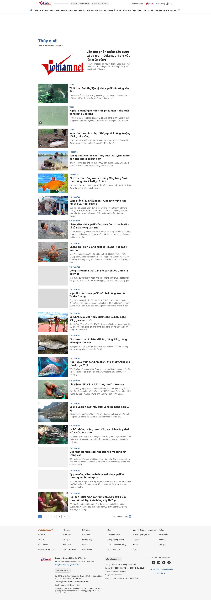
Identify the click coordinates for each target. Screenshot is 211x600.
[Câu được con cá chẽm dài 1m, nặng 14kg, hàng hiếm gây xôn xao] (53, 344)
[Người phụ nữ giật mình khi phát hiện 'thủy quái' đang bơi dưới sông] (53, 116)
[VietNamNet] (31, 10)
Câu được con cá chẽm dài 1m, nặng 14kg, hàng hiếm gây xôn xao (98, 341)
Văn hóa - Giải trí (111, 10)
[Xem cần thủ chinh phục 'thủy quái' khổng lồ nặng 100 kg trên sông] (53, 138)
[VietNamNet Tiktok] (163, 563)
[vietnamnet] (45, 6)
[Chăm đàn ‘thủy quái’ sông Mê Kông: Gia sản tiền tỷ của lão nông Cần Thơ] (53, 229)
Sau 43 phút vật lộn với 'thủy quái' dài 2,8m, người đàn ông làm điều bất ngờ (100, 157)
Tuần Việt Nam (137, 3)
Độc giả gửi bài (167, 569)
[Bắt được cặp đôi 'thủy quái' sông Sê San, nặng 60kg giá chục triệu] (53, 322)
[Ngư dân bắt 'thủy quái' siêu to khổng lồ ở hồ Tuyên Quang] (53, 298)
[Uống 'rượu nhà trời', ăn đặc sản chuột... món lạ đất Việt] (53, 275)
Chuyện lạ (73, 174)
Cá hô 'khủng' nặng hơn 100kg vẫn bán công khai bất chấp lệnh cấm (99, 431)
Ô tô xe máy (87, 539)
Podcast (162, 539)
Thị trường (74, 197)
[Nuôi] (53, 367)
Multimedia (164, 535)
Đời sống (123, 10)
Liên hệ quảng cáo (113, 559)
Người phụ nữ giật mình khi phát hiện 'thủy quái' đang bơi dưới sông (99, 112)
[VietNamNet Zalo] (169, 563)
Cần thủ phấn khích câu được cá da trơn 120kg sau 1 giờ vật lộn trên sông (108, 55)
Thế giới (90, 10)
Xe (148, 10)
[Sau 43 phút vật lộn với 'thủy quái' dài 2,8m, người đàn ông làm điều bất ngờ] (53, 160)
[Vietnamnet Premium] (45, 531)
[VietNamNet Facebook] (153, 563)
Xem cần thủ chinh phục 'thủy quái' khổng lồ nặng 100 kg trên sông (100, 134)
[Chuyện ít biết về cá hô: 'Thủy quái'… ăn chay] (53, 389)
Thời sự (45, 10)
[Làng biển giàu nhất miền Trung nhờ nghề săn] (53, 206)
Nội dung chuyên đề (141, 535)
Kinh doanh (54, 10)
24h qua (162, 544)
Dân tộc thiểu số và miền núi (144, 530)
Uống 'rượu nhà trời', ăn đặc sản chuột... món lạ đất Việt (98, 272)
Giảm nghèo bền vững (117, 544)
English (136, 539)
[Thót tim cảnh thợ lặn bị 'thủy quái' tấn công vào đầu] (53, 93)
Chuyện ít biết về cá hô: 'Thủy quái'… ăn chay (96, 384)
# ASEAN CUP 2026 (100, 3)
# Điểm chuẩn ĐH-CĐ (80, 3)
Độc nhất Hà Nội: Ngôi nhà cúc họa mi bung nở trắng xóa (97, 453)
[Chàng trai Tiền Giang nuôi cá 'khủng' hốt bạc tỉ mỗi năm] (53, 252)
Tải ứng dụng (154, 569)
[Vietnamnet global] (149, 4)
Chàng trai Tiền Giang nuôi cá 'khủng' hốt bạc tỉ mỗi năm (98, 248)
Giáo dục (82, 10)
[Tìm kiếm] (171, 3)
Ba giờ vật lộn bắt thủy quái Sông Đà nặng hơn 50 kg (99, 408)
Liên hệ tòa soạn (62, 570)
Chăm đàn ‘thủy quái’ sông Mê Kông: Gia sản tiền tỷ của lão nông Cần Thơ (99, 226)
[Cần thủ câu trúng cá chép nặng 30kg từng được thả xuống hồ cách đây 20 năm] (53, 183)
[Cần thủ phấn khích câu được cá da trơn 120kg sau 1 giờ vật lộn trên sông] (61, 65)
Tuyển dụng (160, 573)
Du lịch (166, 10)
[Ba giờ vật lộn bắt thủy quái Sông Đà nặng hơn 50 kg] (53, 412)
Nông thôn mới (114, 549)
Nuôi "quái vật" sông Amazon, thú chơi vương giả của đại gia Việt (99, 363)
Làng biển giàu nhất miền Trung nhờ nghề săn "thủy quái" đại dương (97, 202)
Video (71, 84)
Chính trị (37, 10)
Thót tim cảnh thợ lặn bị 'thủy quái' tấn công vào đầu (99, 90)
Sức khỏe (132, 10)
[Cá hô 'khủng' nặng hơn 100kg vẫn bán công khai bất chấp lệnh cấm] (53, 434)
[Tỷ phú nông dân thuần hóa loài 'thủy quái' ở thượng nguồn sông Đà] (53, 479)
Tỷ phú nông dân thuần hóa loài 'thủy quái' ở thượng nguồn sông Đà (96, 476)
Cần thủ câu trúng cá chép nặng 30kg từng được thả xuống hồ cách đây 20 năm (98, 179)
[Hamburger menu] (179, 10)
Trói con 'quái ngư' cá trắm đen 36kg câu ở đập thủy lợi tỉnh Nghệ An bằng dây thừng (98, 498)
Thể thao (99, 10)
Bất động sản (156, 10)
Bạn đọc (173, 10)
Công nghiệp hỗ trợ (116, 539)
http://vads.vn (116, 575)
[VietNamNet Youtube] (158, 563)
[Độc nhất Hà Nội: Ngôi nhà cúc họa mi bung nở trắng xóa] (53, 457)
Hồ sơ (135, 544)
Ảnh (134, 549)
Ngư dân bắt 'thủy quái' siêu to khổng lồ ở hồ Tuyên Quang (97, 294)
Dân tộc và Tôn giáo (69, 10)
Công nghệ (141, 10)
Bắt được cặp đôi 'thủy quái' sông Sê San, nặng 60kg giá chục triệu (97, 318)
